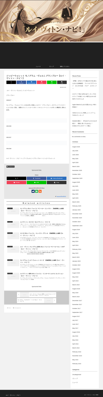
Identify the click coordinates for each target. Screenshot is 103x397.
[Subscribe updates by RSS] (40, 191)
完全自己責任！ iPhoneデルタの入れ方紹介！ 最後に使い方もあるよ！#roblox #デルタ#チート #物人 (84, 123)
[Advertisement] (51, 52)
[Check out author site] (33, 191)
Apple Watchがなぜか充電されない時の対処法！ (84, 106)
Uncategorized (11, 166)
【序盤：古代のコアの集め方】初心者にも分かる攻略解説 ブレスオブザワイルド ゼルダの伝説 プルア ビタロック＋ (84, 84)
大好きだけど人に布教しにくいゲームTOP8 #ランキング (83, 114)
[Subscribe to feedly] (36, 191)
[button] (62, 82)
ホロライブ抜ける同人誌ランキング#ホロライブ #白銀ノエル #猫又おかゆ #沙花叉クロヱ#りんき (84, 96)
